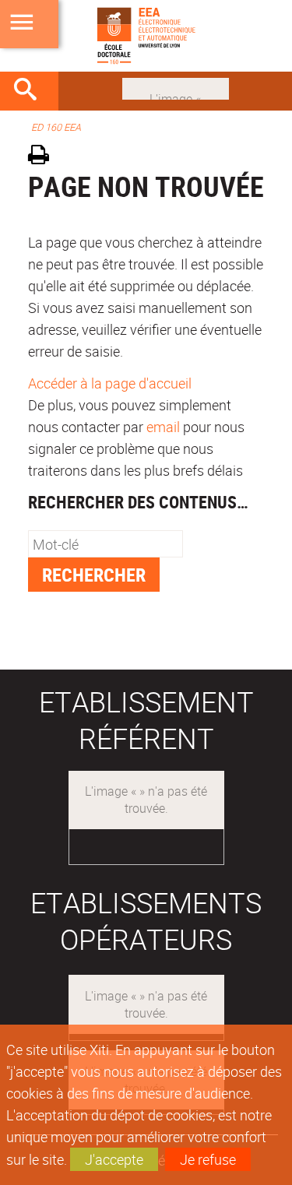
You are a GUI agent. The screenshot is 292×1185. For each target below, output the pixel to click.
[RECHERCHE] (31, 91)
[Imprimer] (44, 157)
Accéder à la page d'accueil (110, 383)
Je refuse (208, 1159)
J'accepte (114, 1159)
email (163, 426)
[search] (105, 543)
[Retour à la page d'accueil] (146, 36)
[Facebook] (175, 87)
